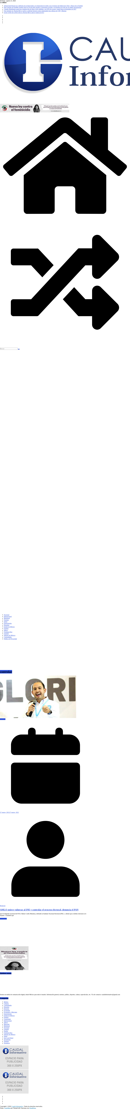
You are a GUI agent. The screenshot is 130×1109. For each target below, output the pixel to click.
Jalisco (6, 630)
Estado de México (9, 627)
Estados (6, 628)
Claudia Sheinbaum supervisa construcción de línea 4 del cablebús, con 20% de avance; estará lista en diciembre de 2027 (40, 9)
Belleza (6, 1002)
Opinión (6, 633)
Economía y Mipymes (10, 1012)
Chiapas (6, 1003)
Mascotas (6, 1024)
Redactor (2, 906)
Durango (6, 1009)
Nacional (6, 615)
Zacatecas (7, 1043)
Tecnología (7, 1039)
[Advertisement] (65, 654)
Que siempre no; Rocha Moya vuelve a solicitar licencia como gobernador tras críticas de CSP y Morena (35, 11)
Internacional (8, 616)
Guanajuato (7, 1019)
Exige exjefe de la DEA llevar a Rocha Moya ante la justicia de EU (24, 12)
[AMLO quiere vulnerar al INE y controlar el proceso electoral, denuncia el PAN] (38, 717)
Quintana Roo (8, 632)
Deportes (6, 625)
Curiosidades (8, 637)
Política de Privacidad (10, 639)
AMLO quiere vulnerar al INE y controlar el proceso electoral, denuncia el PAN (39, 909)
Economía (7, 1010)
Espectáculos (8, 623)
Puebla (6, 1031)
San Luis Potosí (8, 1038)
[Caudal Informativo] (65, 216)
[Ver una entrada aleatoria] (65, 347)
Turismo (6, 620)
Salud (5, 621)
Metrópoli (7, 618)
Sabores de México (9, 635)
